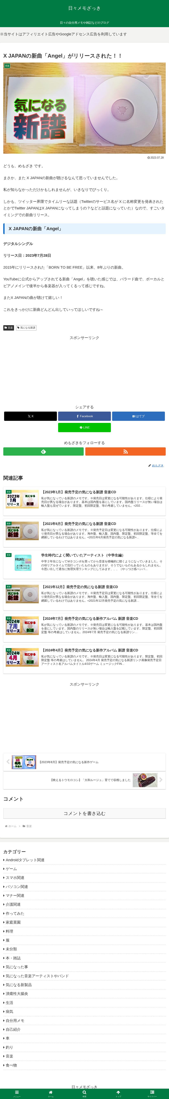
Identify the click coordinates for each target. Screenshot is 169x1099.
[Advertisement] (84, 370)
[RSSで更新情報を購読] (125, 451)
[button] (156, 743)
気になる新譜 (27, 327)
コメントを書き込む (84, 813)
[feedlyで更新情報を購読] (43, 451)
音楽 (10, 327)
